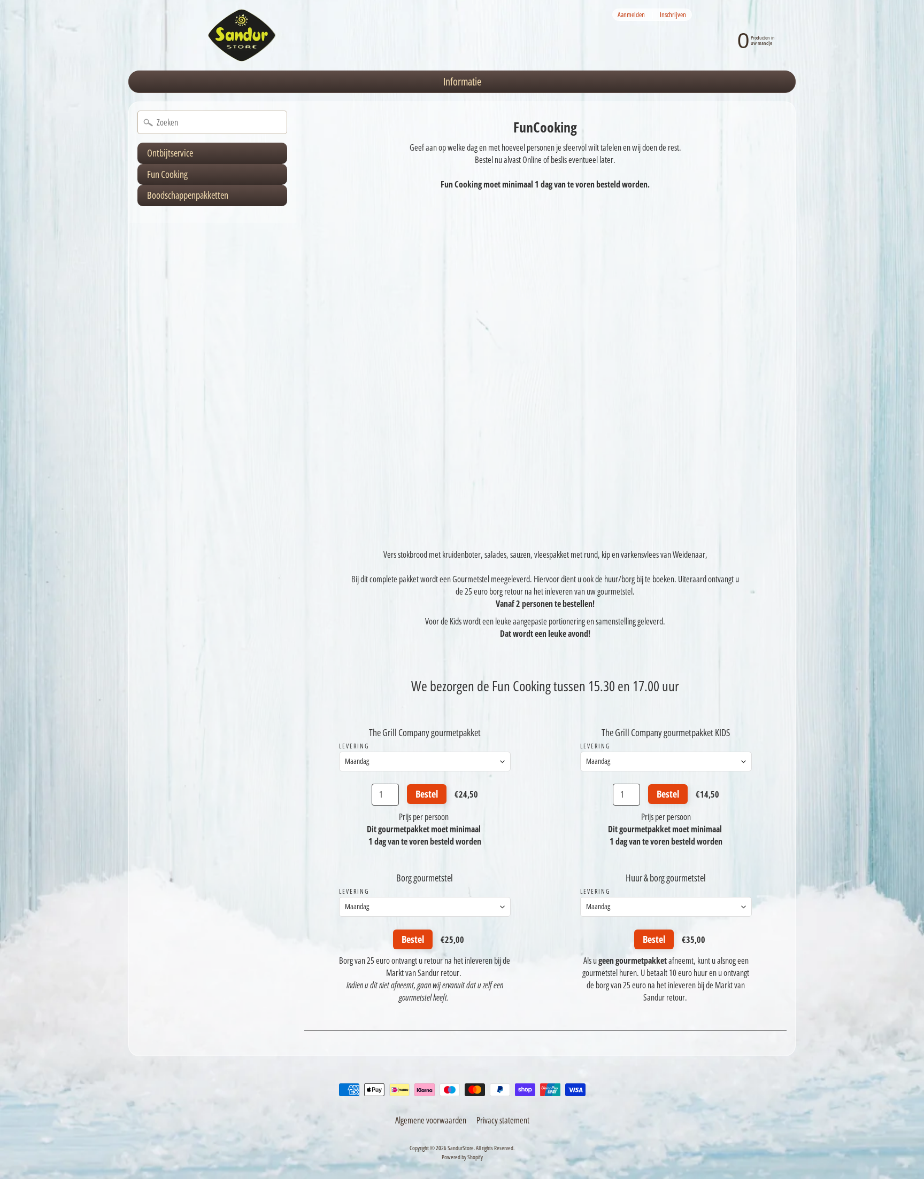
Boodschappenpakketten (187, 195)
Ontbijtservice (170, 152)
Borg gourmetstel (424, 877)
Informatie (462, 81)
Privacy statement (502, 1120)
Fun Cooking (167, 174)
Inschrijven (673, 14)
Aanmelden (631, 14)
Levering (354, 746)
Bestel (426, 793)
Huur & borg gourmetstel (666, 877)
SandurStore (461, 1148)
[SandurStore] (242, 35)
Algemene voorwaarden (430, 1120)
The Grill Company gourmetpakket (425, 732)
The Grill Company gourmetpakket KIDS (666, 732)
